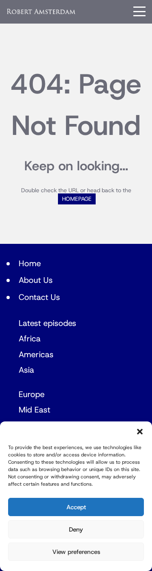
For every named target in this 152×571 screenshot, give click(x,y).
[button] (140, 432)
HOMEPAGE (77, 199)
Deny (76, 529)
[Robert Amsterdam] (41, 11)
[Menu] (139, 11)
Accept (76, 507)
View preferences (76, 552)
